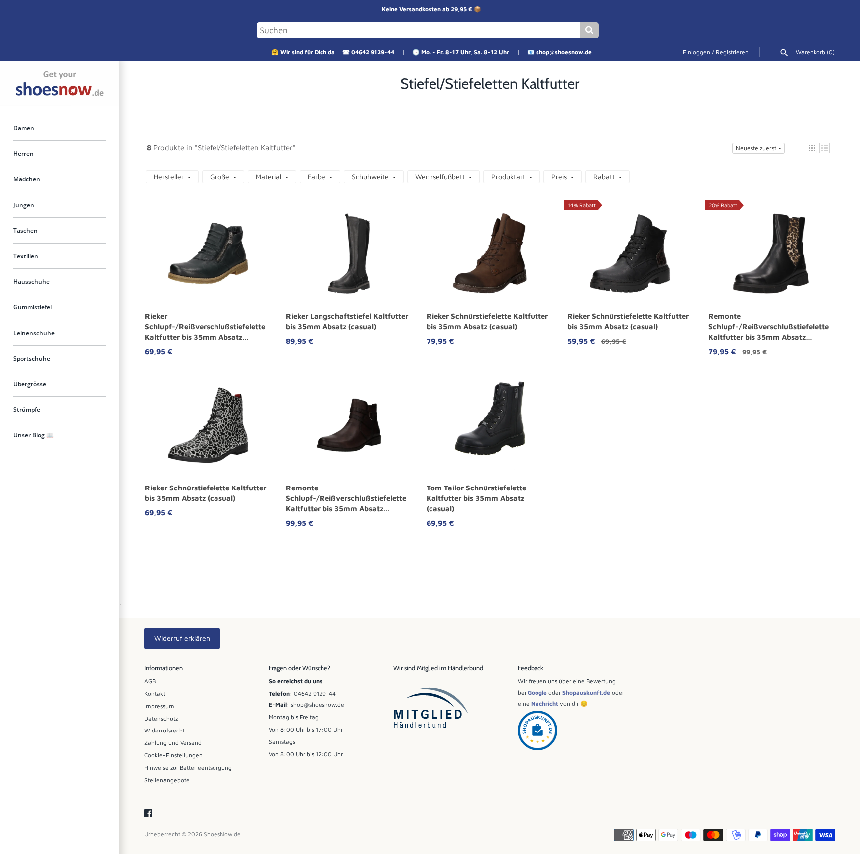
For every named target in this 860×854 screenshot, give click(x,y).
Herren (23, 154)
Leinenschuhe (34, 333)
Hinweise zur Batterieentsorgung (188, 767)
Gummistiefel (32, 307)
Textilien (25, 256)
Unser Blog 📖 (33, 435)
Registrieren (732, 52)
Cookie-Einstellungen (173, 755)
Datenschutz (161, 718)
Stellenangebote (167, 780)
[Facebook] (148, 813)
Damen (23, 128)
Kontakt (154, 693)
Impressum (159, 706)
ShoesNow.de (222, 834)
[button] (812, 148)
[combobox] (418, 30)
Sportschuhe (31, 359)
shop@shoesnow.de (564, 52)
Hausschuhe (31, 282)
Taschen (25, 231)
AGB (150, 681)
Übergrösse (29, 384)
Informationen (163, 668)
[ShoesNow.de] (59, 83)
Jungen (23, 205)
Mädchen (26, 179)
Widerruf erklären (182, 638)
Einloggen (696, 52)
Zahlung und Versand (173, 742)
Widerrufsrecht (164, 730)
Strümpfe (26, 410)
